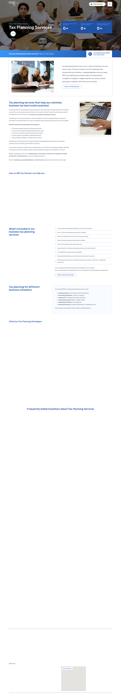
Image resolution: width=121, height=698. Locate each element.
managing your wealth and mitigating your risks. (43, 114)
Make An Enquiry (98, 4)
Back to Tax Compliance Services (18, 23)
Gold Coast (39, 160)
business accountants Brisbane (24, 160)
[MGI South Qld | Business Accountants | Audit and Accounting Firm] (13, 7)
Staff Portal (12, 663)
